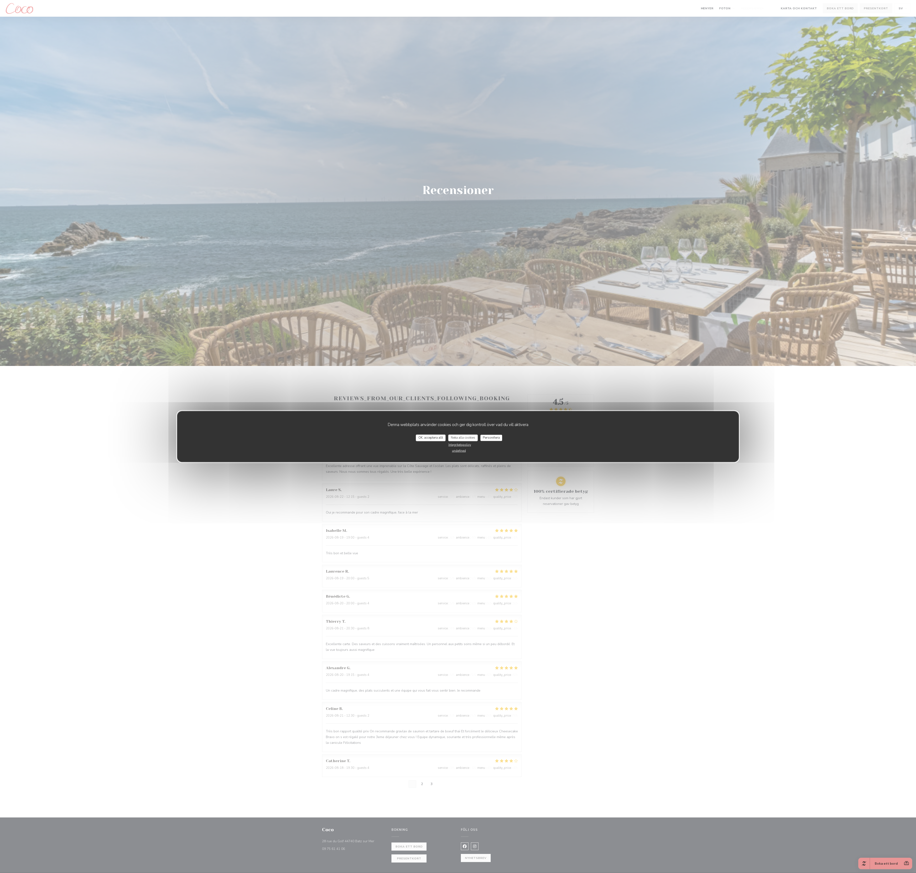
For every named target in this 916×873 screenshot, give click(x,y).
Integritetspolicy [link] (459, 444)
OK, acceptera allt (430, 438)
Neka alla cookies (463, 438)
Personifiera (491, 438)
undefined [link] (459, 450)
